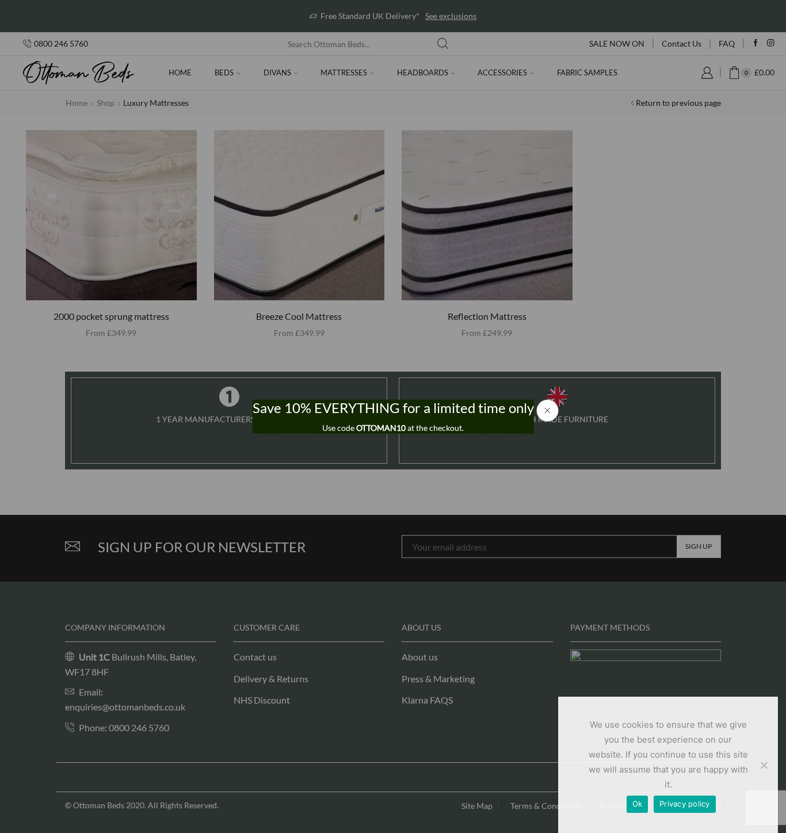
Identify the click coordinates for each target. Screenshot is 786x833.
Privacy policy (684, 803)
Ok (637, 803)
